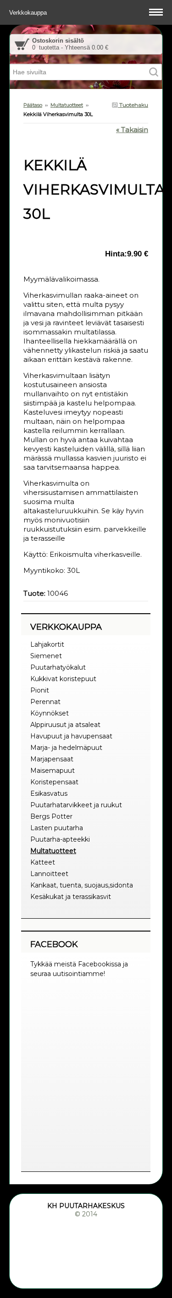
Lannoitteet (49, 874)
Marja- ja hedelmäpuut (66, 747)
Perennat (45, 702)
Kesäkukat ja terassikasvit (70, 897)
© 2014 (86, 1214)
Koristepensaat (54, 782)
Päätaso (32, 105)
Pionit (39, 690)
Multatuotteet (66, 105)
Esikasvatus (48, 793)
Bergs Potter (51, 816)
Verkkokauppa (29, 12)
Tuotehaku (133, 104)
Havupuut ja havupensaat (71, 736)
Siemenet (46, 656)
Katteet (42, 862)
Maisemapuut (52, 770)
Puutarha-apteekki (60, 839)
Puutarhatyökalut (58, 667)
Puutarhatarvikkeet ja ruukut (76, 805)
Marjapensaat (51, 759)
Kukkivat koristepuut (63, 679)
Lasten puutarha (56, 828)
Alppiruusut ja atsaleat (65, 725)
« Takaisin (132, 129)
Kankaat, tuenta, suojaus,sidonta (81, 885)
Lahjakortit (47, 644)
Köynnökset (49, 713)
